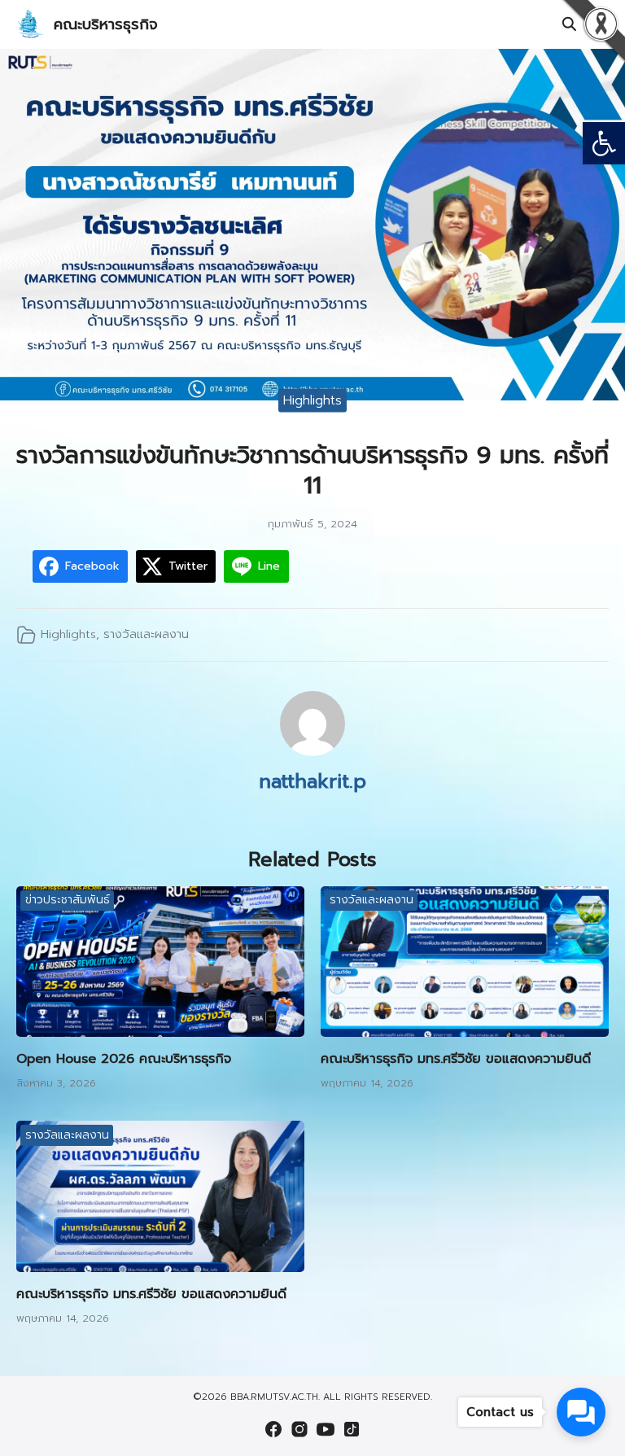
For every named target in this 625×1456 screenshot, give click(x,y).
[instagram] (299, 1429)
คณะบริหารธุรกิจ (106, 24)
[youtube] (325, 1429)
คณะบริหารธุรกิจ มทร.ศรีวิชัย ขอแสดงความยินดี (456, 1059)
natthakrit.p (312, 781)
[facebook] (273, 1429)
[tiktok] (351, 1429)
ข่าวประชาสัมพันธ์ (67, 899)
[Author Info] (312, 752)
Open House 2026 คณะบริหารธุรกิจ (123, 1059)
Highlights (312, 399)
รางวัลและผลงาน (146, 634)
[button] (604, 143)
